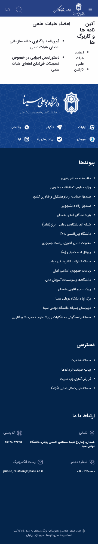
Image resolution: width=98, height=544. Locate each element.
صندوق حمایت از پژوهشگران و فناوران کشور (62, 196)
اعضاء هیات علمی (79, 58)
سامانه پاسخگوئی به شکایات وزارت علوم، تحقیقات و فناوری (51, 317)
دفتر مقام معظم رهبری (76, 178)
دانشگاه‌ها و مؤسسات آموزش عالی (68, 280)
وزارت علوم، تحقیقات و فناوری (70, 187)
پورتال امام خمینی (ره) (76, 252)
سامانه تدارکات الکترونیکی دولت (70, 261)
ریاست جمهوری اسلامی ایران (72, 270)
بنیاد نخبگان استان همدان (74, 215)
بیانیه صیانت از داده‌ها (76, 370)
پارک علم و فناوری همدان (74, 289)
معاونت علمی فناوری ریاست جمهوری (66, 243)
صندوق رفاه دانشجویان (75, 206)
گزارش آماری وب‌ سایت (75, 379)
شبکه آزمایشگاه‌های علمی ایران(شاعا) (66, 224)
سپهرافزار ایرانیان (35, 535)
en (7, 9)
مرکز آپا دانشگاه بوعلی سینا (73, 298)
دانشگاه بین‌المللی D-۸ (75, 234)
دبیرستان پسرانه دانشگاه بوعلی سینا (67, 308)
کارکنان (79, 69)
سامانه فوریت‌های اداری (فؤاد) (71, 388)
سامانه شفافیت (81, 360)
